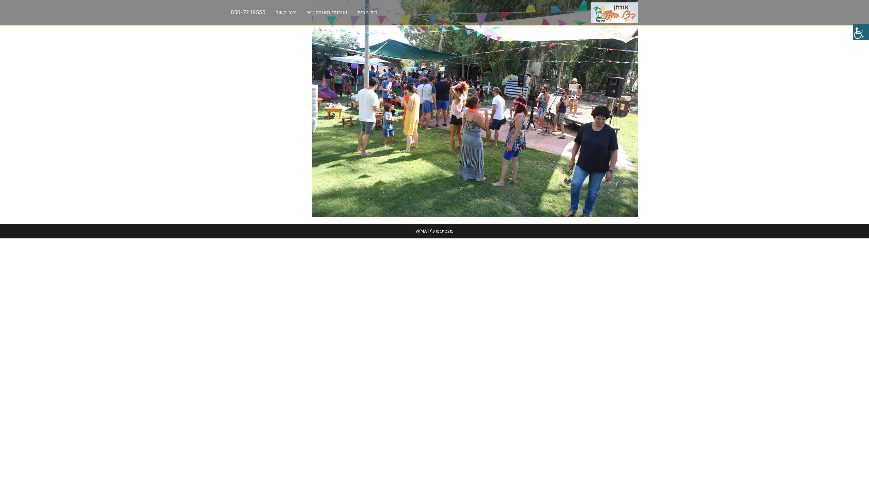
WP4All (422, 231)
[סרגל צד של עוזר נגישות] (861, 32)
